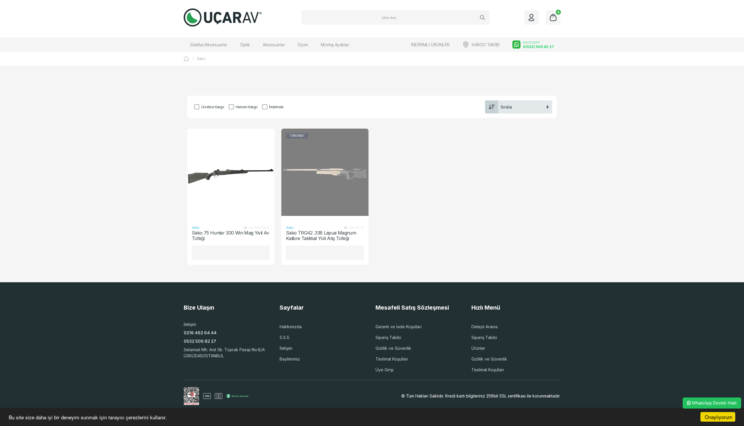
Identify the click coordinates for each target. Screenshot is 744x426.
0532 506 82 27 (200, 341)
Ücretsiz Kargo (212, 106)
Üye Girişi (384, 369)
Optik (245, 44)
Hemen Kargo (246, 106)
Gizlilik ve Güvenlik (393, 348)
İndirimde (276, 106)
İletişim (286, 348)
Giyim (303, 44)
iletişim (190, 324)
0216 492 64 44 (200, 332)
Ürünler (478, 348)
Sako (201, 58)
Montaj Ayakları (335, 44)
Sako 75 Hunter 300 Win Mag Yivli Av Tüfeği (230, 235)
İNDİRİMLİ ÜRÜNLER (430, 44)
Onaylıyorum (718, 416)
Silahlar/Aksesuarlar (208, 44)
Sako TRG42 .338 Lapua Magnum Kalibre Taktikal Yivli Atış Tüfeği (321, 235)
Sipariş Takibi (388, 337)
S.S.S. (285, 337)
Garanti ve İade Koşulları (398, 326)
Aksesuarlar (274, 44)
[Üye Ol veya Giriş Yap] (531, 17)
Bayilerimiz (290, 358)
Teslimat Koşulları (391, 358)
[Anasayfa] (186, 58)
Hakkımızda (291, 326)
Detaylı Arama (484, 326)
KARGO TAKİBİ (486, 44)
